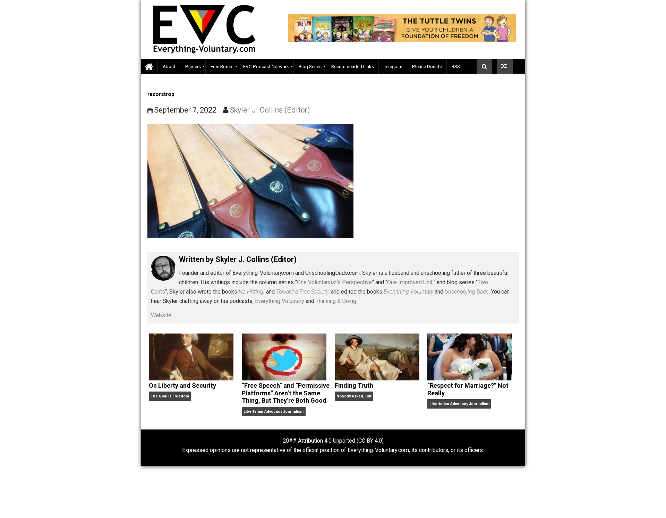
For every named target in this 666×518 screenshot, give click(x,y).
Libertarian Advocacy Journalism (274, 411)
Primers (193, 66)
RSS (456, 66)
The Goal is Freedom (170, 396)
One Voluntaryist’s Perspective (334, 282)
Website (161, 315)
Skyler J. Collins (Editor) (270, 110)
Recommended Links (352, 66)
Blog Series (310, 66)
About (169, 66)
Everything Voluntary (279, 301)
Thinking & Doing (336, 301)
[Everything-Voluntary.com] (149, 66)
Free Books (222, 66)
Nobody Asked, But (354, 396)
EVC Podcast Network (266, 66)
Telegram (393, 66)
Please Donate (427, 66)
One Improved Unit (410, 282)
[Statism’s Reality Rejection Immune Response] (505, 66)
